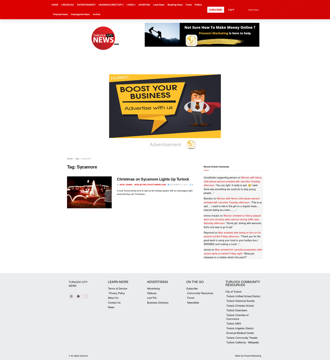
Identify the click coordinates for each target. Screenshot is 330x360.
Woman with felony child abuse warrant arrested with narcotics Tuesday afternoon (233, 181)
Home (70, 158)
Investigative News (80, 14)
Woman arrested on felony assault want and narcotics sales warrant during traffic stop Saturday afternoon (232, 219)
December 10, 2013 (178, 184)
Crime (189, 5)
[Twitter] (85, 296)
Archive (96, 14)
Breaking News (175, 5)
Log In (231, 9)
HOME (55, 5)
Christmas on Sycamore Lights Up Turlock (153, 179)
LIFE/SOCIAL (67, 5)
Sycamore (86, 158)
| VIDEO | (131, 5)
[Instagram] (71, 296)
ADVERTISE (144, 5)
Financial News (60, 14)
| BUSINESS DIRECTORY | (111, 5)
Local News (158, 5)
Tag (77, 158)
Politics (198, 5)
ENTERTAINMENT (86, 5)
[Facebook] (78, 296)
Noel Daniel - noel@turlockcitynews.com (143, 184)
